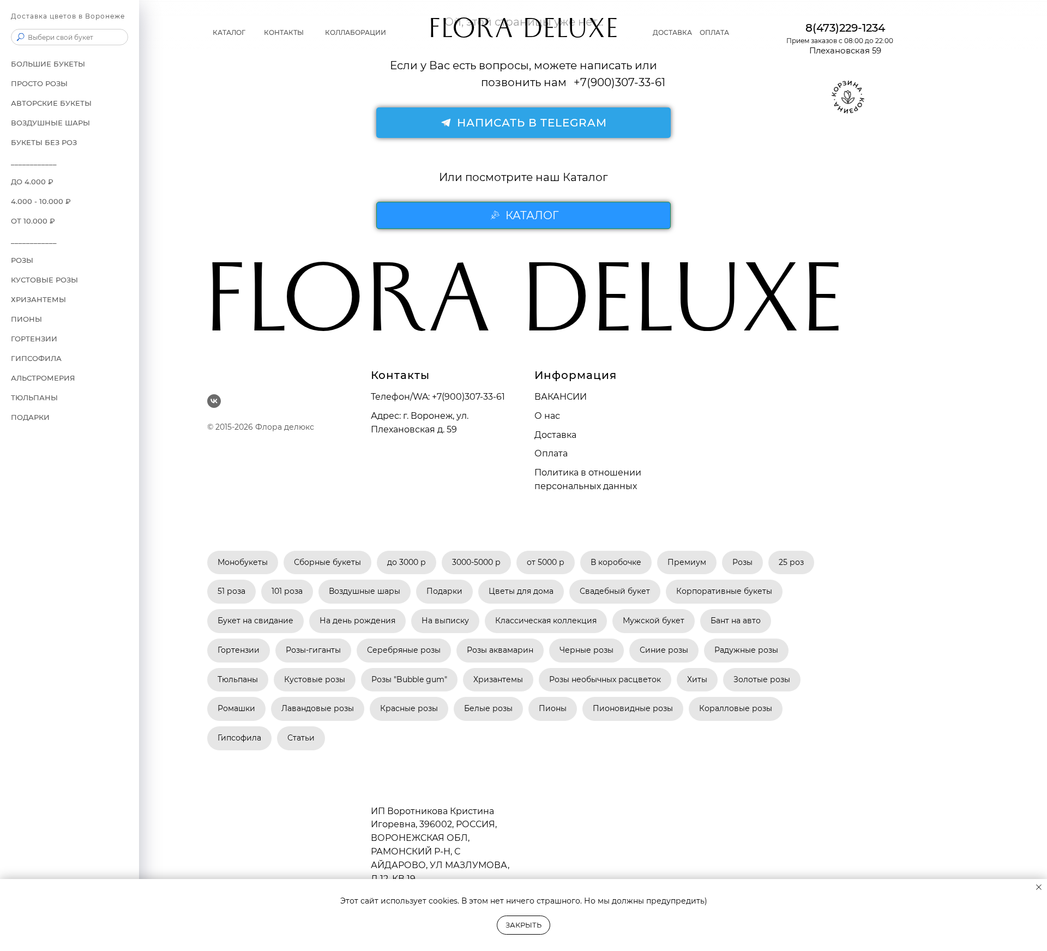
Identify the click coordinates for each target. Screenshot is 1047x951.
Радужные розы (746, 650)
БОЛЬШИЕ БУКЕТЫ (48, 63)
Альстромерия (43, 378)
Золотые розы (761, 679)
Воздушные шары (364, 591)
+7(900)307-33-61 (468, 397)
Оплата (714, 32)
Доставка (672, 32)
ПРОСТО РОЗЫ (39, 83)
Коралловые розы (735, 708)
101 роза (287, 591)
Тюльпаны (34, 397)
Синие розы (664, 650)
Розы (742, 562)
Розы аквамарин (500, 650)
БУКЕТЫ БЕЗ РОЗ (44, 142)
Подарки (444, 591)
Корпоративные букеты (724, 591)
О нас (547, 416)
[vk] (214, 401)
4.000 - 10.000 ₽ (41, 201)
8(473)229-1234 (845, 27)
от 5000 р (545, 562)
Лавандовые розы (317, 708)
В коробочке (616, 562)
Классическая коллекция (546, 620)
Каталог (229, 32)
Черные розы (586, 650)
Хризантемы (498, 679)
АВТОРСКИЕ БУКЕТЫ (51, 103)
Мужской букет (653, 620)
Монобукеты (243, 562)
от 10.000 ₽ (33, 220)
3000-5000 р (476, 562)
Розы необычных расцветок (605, 679)
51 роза (231, 591)
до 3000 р (406, 562)
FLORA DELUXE (524, 32)
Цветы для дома (521, 591)
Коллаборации (355, 32)
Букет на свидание (255, 620)
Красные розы (409, 708)
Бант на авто (736, 620)
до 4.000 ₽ (32, 181)
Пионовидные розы (633, 708)
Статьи (301, 738)
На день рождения (357, 620)
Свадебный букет (615, 591)
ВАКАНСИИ (560, 397)
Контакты (284, 32)
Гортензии (34, 338)
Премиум (686, 562)
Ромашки (236, 708)
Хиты (697, 679)
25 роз (791, 562)
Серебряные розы (404, 650)
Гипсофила (36, 358)
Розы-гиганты (313, 650)
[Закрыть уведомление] (1038, 887)
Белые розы (488, 708)
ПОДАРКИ (30, 417)
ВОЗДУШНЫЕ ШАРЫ (50, 122)
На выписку (445, 620)
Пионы (26, 319)
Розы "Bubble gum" (409, 679)
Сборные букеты (327, 562)
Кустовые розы (44, 279)
